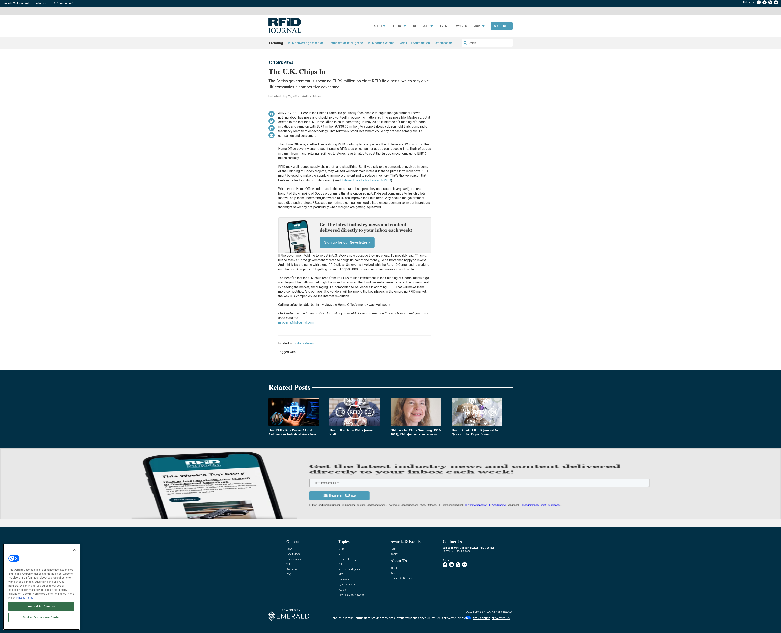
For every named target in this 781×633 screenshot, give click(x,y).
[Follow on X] (770, 2)
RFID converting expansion (306, 43)
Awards (461, 26)
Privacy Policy (24, 597)
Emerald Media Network (16, 3)
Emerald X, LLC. (483, 611)
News (289, 549)
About (393, 568)
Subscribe (501, 26)
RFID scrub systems (381, 43)
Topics (398, 26)
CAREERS (348, 618)
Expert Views (293, 554)
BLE (340, 564)
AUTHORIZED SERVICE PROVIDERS (375, 618)
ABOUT (337, 618)
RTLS (341, 554)
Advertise (41, 3)
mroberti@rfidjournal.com (296, 322)
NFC (340, 574)
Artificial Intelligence (349, 569)
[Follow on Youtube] (776, 2)
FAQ (288, 574)
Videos (289, 564)
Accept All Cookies (41, 606)
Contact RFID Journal (401, 578)
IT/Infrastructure (347, 584)
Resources (421, 26)
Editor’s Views (293, 559)
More (477, 26)
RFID (341, 549)
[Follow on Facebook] (759, 2)
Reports (342, 589)
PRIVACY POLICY (501, 618)
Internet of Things (347, 559)
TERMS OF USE (481, 618)
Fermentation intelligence (346, 43)
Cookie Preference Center (41, 617)
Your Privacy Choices (451, 618)
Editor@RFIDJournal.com (456, 551)
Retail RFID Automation (414, 43)
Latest (377, 26)
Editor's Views (280, 63)
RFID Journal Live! (63, 3)
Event (444, 26)
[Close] (74, 549)
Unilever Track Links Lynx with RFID (365, 180)
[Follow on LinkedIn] (764, 2)
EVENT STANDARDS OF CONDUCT (416, 618)
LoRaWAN (343, 579)
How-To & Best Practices (351, 595)
